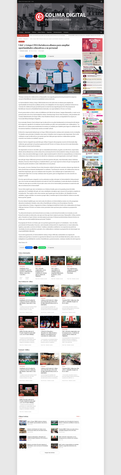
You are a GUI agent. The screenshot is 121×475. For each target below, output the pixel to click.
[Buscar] (101, 32)
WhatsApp (43, 56)
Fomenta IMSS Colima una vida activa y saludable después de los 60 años (39, 35)
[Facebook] (101, 1)
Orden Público (41, 32)
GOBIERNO (43, 298)
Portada (21, 32)
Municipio (27, 32)
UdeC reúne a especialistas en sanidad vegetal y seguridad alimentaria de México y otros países (57, 272)
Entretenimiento (58, 32)
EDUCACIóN (21, 41)
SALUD (63, 298)
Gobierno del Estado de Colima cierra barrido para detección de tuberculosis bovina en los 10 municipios (49, 302)
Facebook (29, 56)
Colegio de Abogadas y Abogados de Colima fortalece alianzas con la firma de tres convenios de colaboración (49, 334)
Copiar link (51, 56)
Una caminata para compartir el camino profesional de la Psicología (72, 271)
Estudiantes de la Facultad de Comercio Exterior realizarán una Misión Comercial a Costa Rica (26, 271)
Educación (26, 38)
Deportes (49, 32)
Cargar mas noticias (50, 452)
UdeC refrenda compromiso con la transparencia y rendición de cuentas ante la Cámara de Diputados (41, 272)
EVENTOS (22, 329)
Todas (78, 416)
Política (34, 32)
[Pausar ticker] (102, 35)
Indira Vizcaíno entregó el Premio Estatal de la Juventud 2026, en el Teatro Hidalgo (77, 35)
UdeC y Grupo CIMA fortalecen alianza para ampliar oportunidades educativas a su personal (37, 423)
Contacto (66, 32)
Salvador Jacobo (24, 50)
